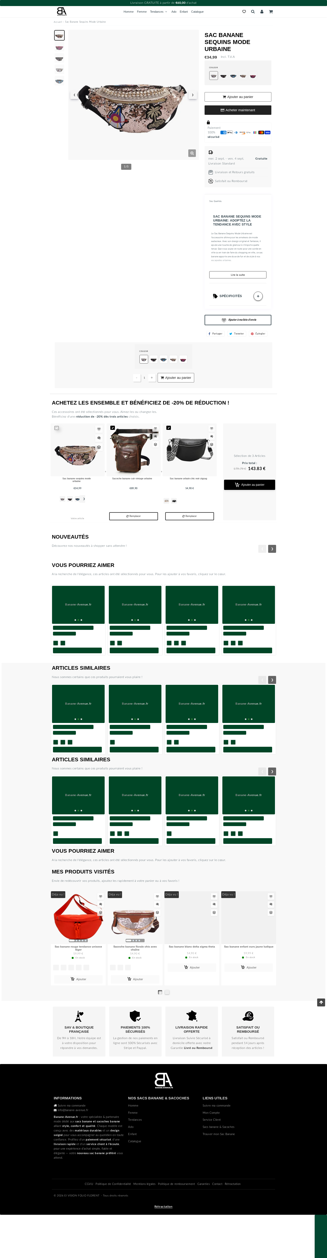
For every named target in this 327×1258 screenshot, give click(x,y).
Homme (129, 11)
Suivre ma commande (72, 1146)
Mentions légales (144, 1225)
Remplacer (135, 516)
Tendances (157, 11)
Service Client (212, 1161)
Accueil (58, 22)
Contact (217, 1225)
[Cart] (270, 11)
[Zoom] (192, 153)
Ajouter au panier (252, 484)
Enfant (184, 11)
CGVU (89, 1225)
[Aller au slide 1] (160, 1033)
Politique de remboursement (176, 1225)
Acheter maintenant (240, 110)
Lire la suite (238, 274)
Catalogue (197, 11)
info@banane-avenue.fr (73, 1151)
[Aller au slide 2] (167, 1033)
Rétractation (233, 1225)
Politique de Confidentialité (113, 1225)
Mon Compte (211, 1153)
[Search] (253, 11)
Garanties (203, 1225)
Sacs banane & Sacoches (218, 1168)
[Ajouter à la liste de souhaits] (99, 429)
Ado (173, 11)
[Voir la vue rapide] (99, 438)
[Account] (262, 11)
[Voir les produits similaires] (99, 447)
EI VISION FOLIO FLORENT (82, 1237)
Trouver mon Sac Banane (219, 1175)
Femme (142, 11)
